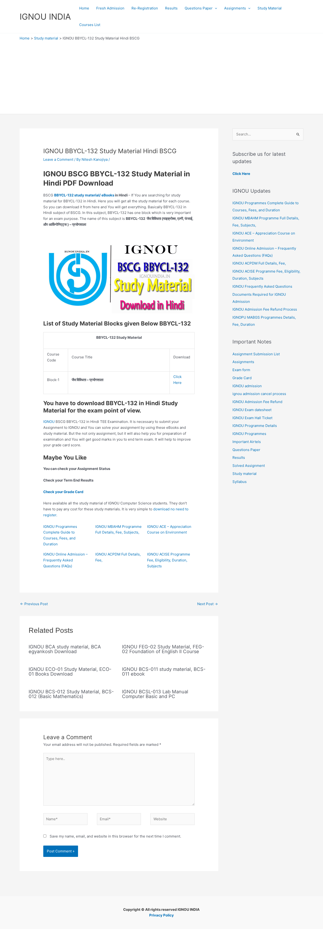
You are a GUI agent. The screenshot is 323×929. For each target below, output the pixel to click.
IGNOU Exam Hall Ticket (252, 418)
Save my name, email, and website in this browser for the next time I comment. (115, 836)
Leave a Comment (58, 159)
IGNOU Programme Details (254, 425)
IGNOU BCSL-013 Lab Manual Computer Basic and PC (155, 694)
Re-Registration (144, 8)
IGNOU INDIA (45, 17)
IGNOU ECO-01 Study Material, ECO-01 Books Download (70, 671)
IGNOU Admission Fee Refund (257, 401)
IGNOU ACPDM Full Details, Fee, (259, 263)
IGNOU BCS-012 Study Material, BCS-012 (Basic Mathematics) (71, 694)
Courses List (89, 24)
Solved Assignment (248, 465)
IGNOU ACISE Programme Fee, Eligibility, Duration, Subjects (168, 560)
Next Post (207, 604)
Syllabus (239, 481)
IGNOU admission (247, 386)
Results (171, 8)
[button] (215, 8)
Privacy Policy (161, 915)
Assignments (235, 8)
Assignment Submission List (256, 354)
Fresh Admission (110, 8)
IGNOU (49, 421)
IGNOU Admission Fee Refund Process (264, 309)
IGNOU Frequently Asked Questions (262, 286)
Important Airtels (246, 441)
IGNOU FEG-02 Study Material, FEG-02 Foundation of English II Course (163, 649)
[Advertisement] (161, 76)
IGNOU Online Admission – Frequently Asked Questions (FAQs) (65, 560)
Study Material (270, 8)
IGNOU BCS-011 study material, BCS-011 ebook (163, 671)
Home (84, 8)
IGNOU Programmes (249, 433)
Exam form (241, 370)
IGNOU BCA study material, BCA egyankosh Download (65, 649)
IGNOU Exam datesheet (251, 410)
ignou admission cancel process (259, 393)
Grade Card (242, 378)
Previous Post (34, 604)
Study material (244, 473)
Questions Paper (199, 8)
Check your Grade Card (63, 492)
